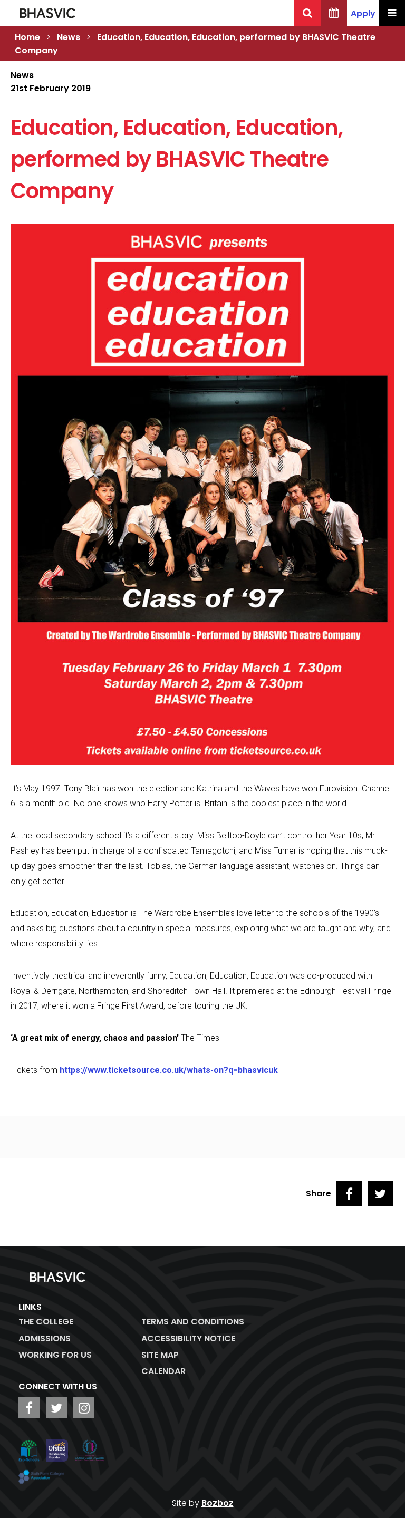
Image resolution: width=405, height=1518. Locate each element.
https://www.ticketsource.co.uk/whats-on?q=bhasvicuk (170, 1070)
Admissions (44, 1338)
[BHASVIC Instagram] (83, 1407)
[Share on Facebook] (349, 1193)
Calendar (163, 1371)
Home (27, 37)
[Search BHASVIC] (307, 13)
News (68, 37)
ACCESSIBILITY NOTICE (188, 1338)
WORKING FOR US (55, 1355)
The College (45, 1322)
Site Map (160, 1355)
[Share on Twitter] (380, 1193)
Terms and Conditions (192, 1322)
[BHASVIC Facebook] (29, 1407)
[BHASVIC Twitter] (56, 1407)
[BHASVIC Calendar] (334, 13)
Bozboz (217, 1503)
